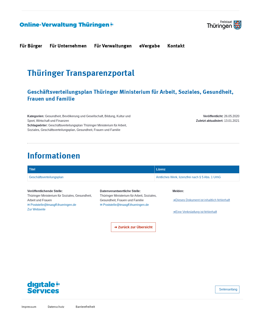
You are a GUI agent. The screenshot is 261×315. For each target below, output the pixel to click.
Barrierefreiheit (85, 307)
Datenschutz (56, 307)
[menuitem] (31, 46)
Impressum (29, 307)
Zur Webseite (36, 209)
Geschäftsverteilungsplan (46, 177)
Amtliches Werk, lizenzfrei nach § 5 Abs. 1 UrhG (188, 177)
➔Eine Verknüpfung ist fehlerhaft (195, 211)
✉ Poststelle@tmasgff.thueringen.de (51, 204)
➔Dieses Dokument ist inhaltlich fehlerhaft (201, 200)
